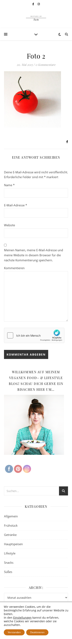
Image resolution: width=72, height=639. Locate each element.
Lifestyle (9, 553)
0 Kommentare (45, 65)
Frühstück (11, 525)
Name (9, 185)
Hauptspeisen (13, 544)
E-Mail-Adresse (15, 205)
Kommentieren (14, 268)
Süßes (8, 572)
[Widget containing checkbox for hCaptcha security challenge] (34, 335)
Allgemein (11, 516)
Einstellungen (22, 617)
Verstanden (14, 632)
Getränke (10, 535)
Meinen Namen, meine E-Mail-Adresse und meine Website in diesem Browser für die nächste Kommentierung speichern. (33, 255)
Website (9, 225)
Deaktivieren (37, 632)
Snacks (8, 562)
